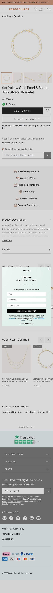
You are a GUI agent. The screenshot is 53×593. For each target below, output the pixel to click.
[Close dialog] (49, 269)
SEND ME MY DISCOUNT (26, 311)
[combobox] (25, 294)
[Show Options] (44, 294)
